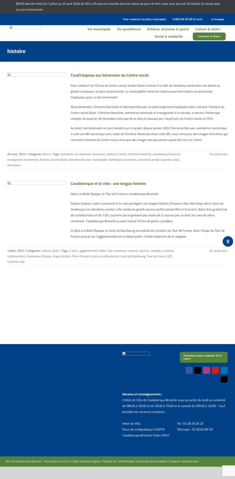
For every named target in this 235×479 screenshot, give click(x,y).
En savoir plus (219, 154)
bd (76, 154)
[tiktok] (224, 379)
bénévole (85, 154)
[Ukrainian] (22, 19)
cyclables (156, 251)
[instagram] (206, 370)
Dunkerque (34, 256)
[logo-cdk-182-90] (25, 26)
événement (31, 160)
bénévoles (98, 154)
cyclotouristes (16, 256)
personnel (144, 160)
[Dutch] (8, 19)
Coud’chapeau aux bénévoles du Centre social (110, 75)
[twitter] (197, 370)
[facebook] (188, 370)
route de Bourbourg (133, 256)
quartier (166, 160)
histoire (44, 160)
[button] (190, 36)
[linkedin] (224, 370)
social (175, 160)
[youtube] (215, 370)
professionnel (110, 256)
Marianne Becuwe (80, 160)
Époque (47, 256)
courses (144, 251)
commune (120, 251)
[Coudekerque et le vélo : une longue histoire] (36, 199)
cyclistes (168, 251)
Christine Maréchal (139, 154)
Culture (46, 251)
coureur (133, 251)
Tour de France (156, 256)
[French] (17, 19)
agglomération (88, 251)
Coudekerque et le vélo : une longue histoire (108, 183)
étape (56, 256)
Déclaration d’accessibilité (151, 461)
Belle (103, 251)
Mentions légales (90, 461)
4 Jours (73, 251)
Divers (47, 154)
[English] (12, 19)
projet (156, 160)
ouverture (130, 160)
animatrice (67, 154)
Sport (55, 251)
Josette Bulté (59, 160)
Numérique (116, 160)
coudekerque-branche (166, 154)
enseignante (15, 160)
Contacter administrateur (184, 461)
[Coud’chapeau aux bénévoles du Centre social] (36, 91)
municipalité (99, 160)
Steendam (13, 165)
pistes (96, 256)
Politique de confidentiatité (118, 461)
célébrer (112, 154)
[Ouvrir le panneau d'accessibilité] (228, 241)
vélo (22, 262)
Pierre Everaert (81, 256)
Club (110, 251)
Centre (122, 154)
